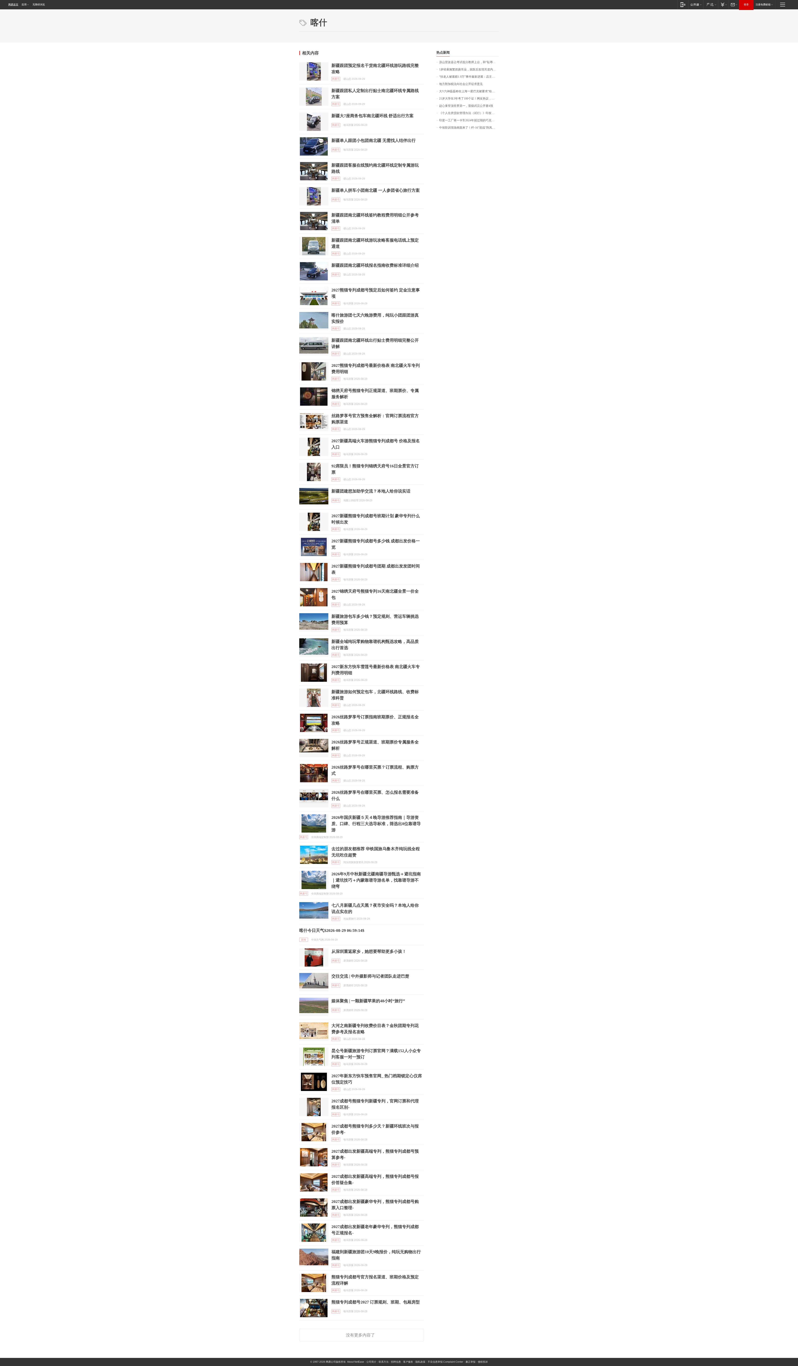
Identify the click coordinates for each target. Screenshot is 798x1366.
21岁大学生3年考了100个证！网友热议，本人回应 (469, 98)
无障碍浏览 (38, 4)
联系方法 (384, 1361)
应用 (24, 4)
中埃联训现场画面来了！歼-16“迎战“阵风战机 (468, 127)
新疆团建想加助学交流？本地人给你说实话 (370, 491)
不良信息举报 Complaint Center (445, 1361)
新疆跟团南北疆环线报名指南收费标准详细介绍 (375, 265)
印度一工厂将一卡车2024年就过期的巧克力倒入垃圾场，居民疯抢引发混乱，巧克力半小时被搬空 (469, 120)
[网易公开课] (695, 4)
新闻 (303, 939)
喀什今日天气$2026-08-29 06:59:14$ (331, 930)
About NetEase (355, 1361)
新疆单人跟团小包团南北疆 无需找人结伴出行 (373, 140)
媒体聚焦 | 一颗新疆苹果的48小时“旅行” (368, 1001)
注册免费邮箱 (763, 4)
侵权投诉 (483, 1361)
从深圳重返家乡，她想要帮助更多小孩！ (368, 951)
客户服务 (408, 1361)
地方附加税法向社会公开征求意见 (461, 84)
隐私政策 (420, 1361)
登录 (746, 4)
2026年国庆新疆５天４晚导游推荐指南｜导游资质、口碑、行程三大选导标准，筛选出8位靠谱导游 (376, 823)
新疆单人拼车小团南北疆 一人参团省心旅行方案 (375, 190)
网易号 (336, 78)
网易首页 (13, 4)
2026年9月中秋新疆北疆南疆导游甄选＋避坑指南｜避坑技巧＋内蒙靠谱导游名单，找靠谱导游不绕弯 (376, 880)
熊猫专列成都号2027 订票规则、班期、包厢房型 (375, 1302)
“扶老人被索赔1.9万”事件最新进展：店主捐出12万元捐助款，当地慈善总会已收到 (469, 76)
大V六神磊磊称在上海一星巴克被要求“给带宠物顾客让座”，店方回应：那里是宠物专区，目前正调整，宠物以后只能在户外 (469, 91)
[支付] (723, 4)
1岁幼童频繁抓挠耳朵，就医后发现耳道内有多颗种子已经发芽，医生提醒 (469, 69)
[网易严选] (710, 4)
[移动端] (682, 4)
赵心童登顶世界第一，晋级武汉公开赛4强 (466, 105)
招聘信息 (396, 1361)
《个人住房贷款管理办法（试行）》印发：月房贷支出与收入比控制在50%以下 (469, 113)
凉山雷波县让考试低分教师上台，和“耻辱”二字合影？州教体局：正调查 (469, 62)
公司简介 (371, 1361)
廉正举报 (470, 1361)
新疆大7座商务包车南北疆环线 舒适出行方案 (372, 115)
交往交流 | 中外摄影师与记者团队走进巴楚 (370, 976)
